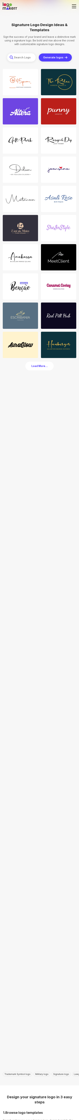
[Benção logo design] (20, 286)
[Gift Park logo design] (20, 140)
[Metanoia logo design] (20, 199)
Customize (21, 91)
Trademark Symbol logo (17, 1074)
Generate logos (53, 57)
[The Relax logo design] (58, 82)
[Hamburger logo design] (58, 345)
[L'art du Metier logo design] (20, 228)
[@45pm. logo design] (20, 82)
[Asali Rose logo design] (58, 199)
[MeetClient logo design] (58, 257)
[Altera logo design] (20, 111)
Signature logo (61, 1074)
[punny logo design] (58, 111)
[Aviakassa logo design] (20, 257)
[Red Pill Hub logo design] (58, 316)
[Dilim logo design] (20, 170)
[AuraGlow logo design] (20, 345)
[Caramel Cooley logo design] (58, 286)
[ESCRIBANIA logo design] (20, 316)
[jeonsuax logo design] (58, 170)
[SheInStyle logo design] (58, 228)
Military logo (42, 1074)
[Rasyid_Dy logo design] (58, 140)
